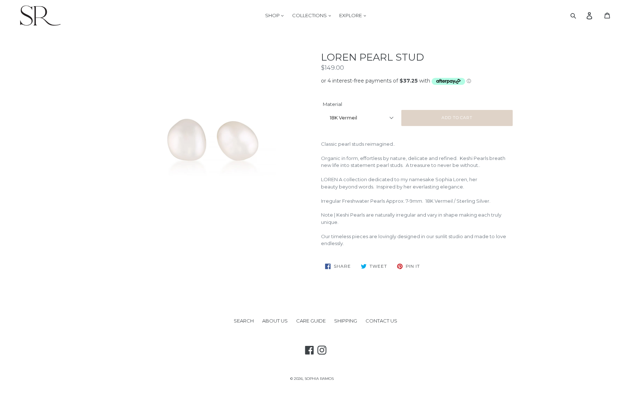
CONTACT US (381, 321)
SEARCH (244, 321)
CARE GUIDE (311, 321)
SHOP (273, 15)
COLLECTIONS (310, 15)
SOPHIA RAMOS (319, 378)
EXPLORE (351, 15)
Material (332, 104)
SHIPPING (345, 321)
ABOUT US (275, 321)
